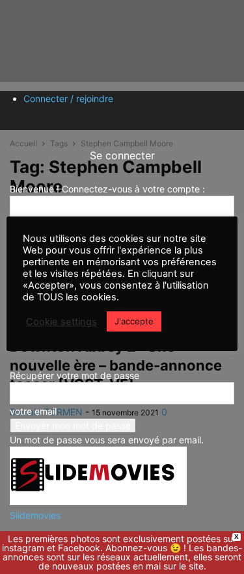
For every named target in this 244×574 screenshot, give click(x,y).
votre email (33, 411)
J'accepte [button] (134, 321)
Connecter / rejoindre (68, 98)
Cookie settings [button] (61, 322)
